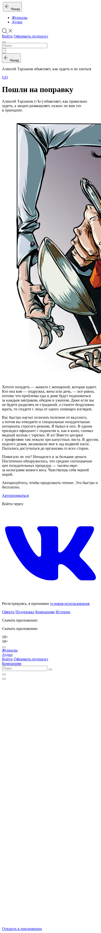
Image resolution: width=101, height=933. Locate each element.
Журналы (19, 17)
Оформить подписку (31, 36)
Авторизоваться (15, 495)
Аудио (17, 22)
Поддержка (24, 612)
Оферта (8, 612)
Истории (63, 612)
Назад (14, 9)
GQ (5, 77)
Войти (7, 36)
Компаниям (45, 612)
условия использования (69, 603)
